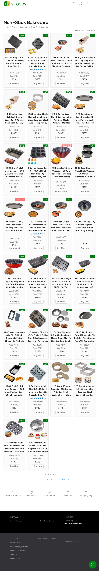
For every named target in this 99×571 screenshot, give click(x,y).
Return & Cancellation (17, 550)
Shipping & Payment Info (19, 547)
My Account (31, 495)
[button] (93, 565)
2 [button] (51, 479)
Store (14, 27)
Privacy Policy (15, 543)
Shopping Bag (86, 495)
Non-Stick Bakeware (40, 27)
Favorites (68, 495)
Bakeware (24, 27)
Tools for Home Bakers (45, 521)
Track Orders (49, 495)
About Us (13, 554)
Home (6, 27)
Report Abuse (15, 558)
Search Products (13, 495)
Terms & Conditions (17, 539)
